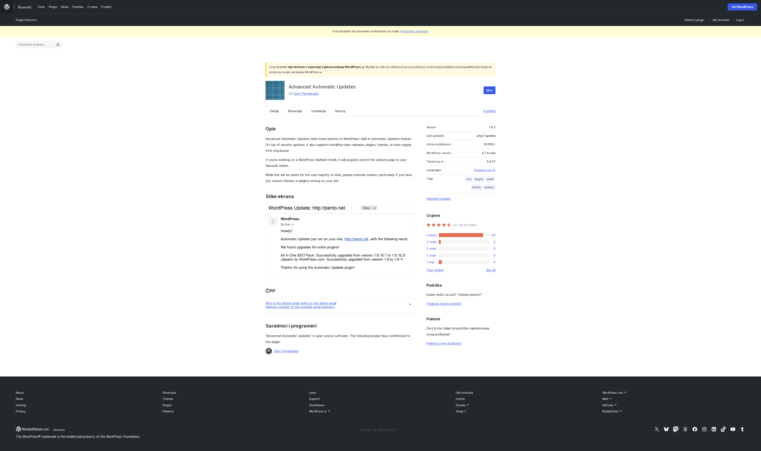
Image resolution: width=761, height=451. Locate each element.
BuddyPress (612, 411)
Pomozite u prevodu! (414, 31)
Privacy (21, 411)
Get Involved (464, 392)
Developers (317, 405)
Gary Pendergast (306, 94)
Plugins (167, 405)
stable (490, 179)
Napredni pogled (438, 199)
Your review (435, 270)
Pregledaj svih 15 (484, 170)
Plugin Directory (26, 20)
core (469, 179)
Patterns (168, 411)
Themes (168, 398)
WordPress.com (614, 392)
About (20, 392)
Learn (312, 392)
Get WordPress (742, 7)
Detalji (274, 111)
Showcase (169, 392)
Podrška (489, 111)
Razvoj (340, 111)
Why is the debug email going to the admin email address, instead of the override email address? (301, 305)
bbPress (609, 405)
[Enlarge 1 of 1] (410, 209)
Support (314, 398)
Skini (489, 90)
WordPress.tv (319, 411)
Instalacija (318, 111)
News (19, 398)
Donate (462, 405)
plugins (479, 179)
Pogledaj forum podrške (443, 304)
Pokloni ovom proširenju (443, 343)
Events (460, 398)
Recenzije (295, 111)
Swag (461, 411)
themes (476, 187)
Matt (607, 398)
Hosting (21, 405)
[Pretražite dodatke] (58, 45)
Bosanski (59, 429)
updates (489, 187)
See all (490, 270)
